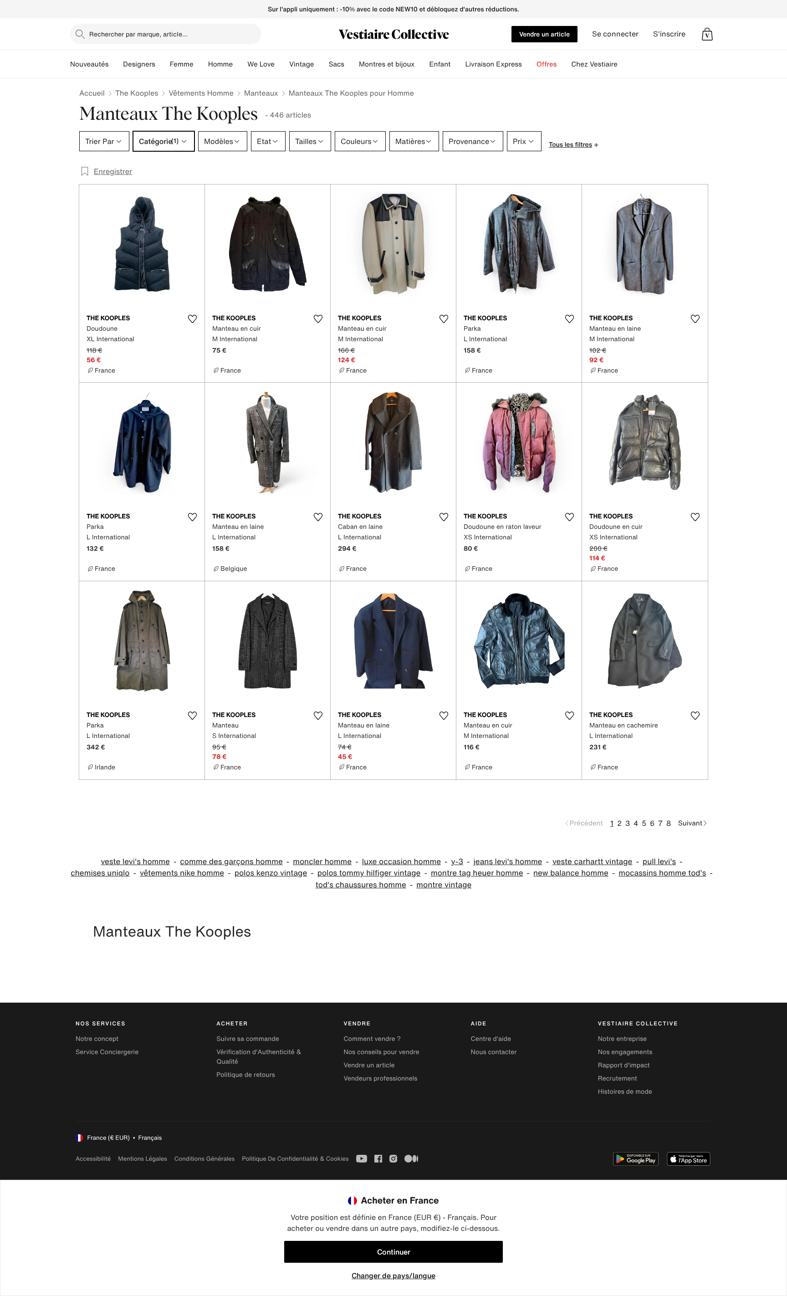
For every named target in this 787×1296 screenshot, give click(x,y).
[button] (707, 34)
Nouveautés (89, 64)
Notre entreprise (622, 1039)
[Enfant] (457, 64)
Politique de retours (245, 1075)
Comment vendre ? (372, 1039)
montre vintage (443, 885)
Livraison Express (493, 64)
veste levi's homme (135, 861)
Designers (139, 64)
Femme (182, 64)
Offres (547, 64)
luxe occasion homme (401, 861)
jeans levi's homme (508, 861)
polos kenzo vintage (271, 873)
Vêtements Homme (201, 92)
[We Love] (282, 64)
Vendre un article (544, 34)
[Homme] (240, 64)
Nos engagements (625, 1052)
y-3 (457, 861)
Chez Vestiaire (594, 64)
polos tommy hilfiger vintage (369, 873)
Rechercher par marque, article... (138, 34)
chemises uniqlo (100, 873)
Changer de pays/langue (393, 1275)
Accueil (92, 92)
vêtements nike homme (182, 873)
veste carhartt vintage (592, 861)
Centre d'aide (491, 1039)
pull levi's (659, 861)
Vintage (301, 64)
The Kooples (136, 92)
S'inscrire (669, 34)
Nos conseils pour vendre (381, 1052)
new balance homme (570, 873)
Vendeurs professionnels (380, 1078)
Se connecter (615, 34)
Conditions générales (204, 1158)
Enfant (440, 64)
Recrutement (617, 1078)
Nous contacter (494, 1052)
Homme (220, 64)
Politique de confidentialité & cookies (295, 1158)
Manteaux (261, 92)
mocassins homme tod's (662, 873)
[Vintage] (321, 64)
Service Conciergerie (107, 1052)
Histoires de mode (625, 1091)
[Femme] (200, 64)
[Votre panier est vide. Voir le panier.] (707, 34)
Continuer (393, 1251)
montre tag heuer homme (477, 873)
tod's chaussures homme (361, 885)
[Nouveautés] (115, 64)
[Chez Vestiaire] (625, 64)
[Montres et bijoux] (422, 64)
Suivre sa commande (247, 1039)
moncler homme (322, 861)
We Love (261, 64)
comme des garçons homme (231, 861)
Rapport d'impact (624, 1065)
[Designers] (162, 64)
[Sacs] (351, 64)
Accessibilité (93, 1158)
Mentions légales (142, 1158)
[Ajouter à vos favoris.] (192, 318)
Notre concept (97, 1039)
